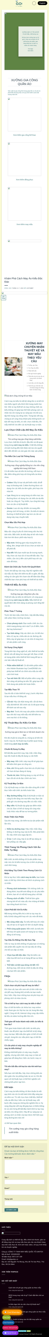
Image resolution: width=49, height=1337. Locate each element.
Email (7, 1188)
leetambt (30, 288)
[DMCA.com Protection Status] (25, 1331)
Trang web (9, 1199)
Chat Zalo (6, 1317)
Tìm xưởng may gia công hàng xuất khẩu (24, 439)
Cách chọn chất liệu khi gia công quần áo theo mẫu (27, 1312)
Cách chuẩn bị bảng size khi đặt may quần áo (25, 1319)
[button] (3, 3)
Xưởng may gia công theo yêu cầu (25, 594)
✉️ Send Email (10, 1333)
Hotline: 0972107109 (10, 1327)
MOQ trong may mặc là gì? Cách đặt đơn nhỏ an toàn (26, 1296)
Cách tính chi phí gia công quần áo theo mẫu (25, 1288)
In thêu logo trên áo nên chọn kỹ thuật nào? (24, 1304)
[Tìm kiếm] (34, 3)
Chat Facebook (8, 1322)
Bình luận (9, 1158)
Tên (7, 1177)
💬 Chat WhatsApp (12, 1312)
